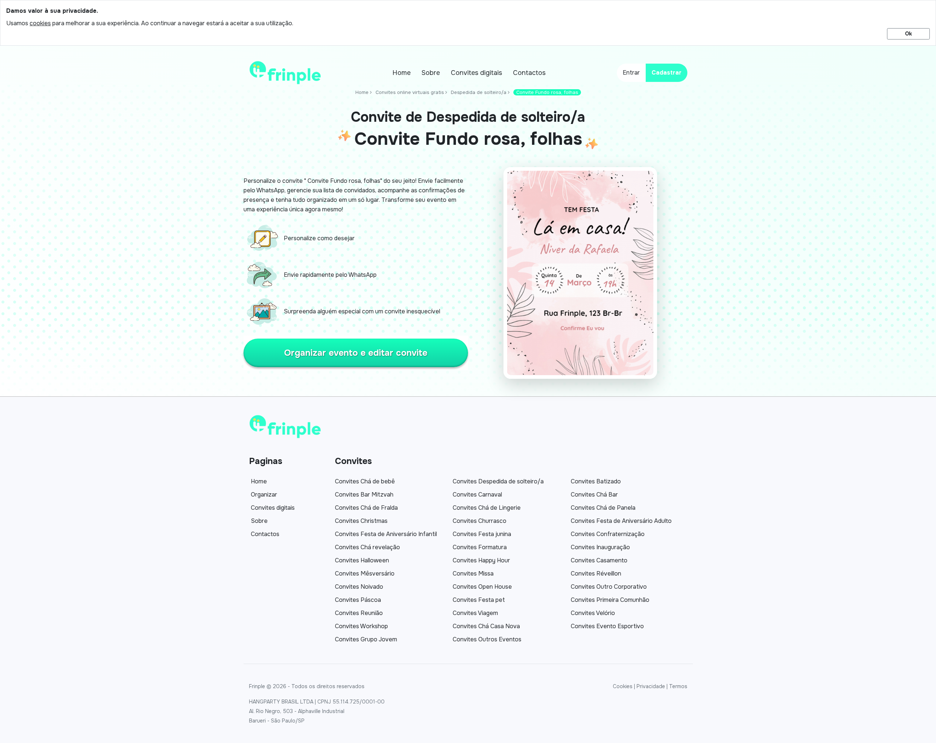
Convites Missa (473, 573)
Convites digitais (476, 73)
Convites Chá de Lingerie (487, 508)
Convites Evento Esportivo (607, 626)
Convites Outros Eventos (487, 639)
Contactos (529, 73)
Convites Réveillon (596, 573)
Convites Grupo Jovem (366, 639)
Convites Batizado (596, 481)
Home (401, 73)
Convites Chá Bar (594, 494)
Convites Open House (482, 587)
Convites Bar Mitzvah (364, 494)
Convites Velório (593, 613)
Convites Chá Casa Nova (486, 626)
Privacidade (651, 686)
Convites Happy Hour (481, 560)
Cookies (623, 686)
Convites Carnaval (477, 494)
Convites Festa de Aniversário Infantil (386, 534)
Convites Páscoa (358, 600)
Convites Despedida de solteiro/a (498, 481)
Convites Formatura (480, 547)
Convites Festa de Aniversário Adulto (621, 521)
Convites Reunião (359, 613)
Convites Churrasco (479, 521)
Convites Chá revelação (367, 547)
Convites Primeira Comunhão (610, 600)
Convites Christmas (361, 521)
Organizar (264, 494)
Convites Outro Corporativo (609, 587)
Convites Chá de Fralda (366, 508)
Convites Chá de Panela (603, 508)
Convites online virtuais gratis (409, 92)
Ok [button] (908, 33)
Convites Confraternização (608, 534)
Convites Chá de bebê (365, 481)
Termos (678, 686)
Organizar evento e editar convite (355, 352)
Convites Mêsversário (365, 573)
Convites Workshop (361, 626)
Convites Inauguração (600, 547)
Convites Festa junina (482, 534)
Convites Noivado (359, 587)
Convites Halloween (362, 560)
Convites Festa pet (479, 600)
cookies (40, 23)
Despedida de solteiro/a (478, 92)
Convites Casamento (599, 560)
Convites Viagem (475, 613)
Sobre (431, 73)
